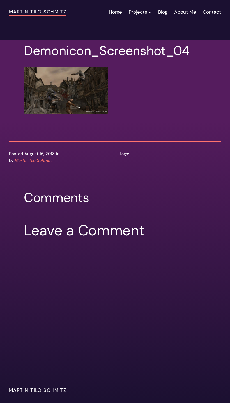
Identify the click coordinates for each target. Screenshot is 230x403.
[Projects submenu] (150, 12)
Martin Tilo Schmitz (37, 12)
